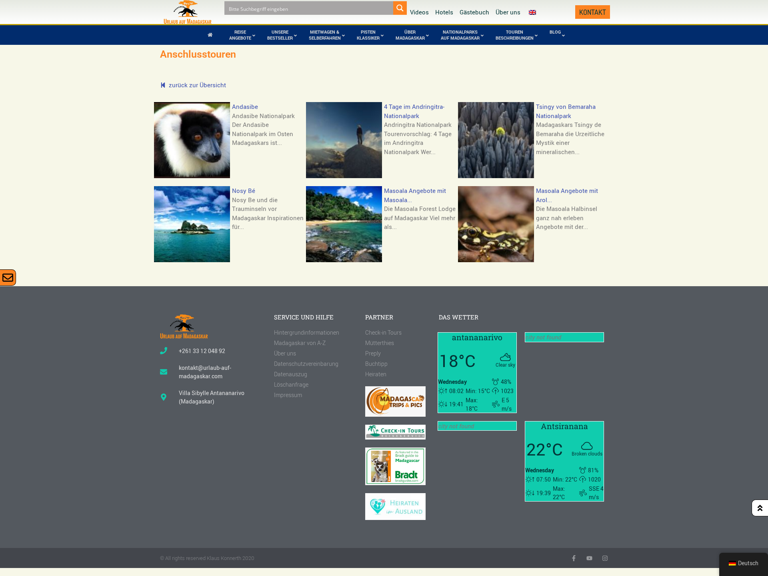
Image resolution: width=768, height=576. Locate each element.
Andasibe (245, 106)
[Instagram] (605, 558)
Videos (419, 12)
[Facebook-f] (574, 558)
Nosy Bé (243, 191)
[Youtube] (589, 558)
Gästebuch (474, 12)
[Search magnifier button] (400, 8)
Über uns (508, 12)
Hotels (444, 12)
